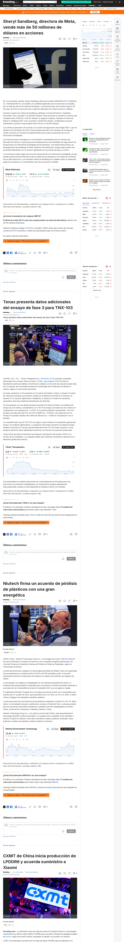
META (65, 101)
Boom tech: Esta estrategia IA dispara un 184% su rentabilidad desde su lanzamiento (100, 140)
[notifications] (116, 2)
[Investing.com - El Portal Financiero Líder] (10, 2)
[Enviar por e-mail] (39, 253)
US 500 (85, 46)
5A (23, 180)
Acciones (106, 21)
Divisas (35, 8)
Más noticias (96, 189)
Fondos (76, 8)
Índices (85, 21)
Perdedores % (106, 203)
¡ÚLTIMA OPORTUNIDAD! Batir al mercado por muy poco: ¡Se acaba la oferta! (99, 171)
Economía (62, 8)
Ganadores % (96, 203)
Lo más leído (20, 8)
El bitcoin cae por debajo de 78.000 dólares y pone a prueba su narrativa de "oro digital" (99, 181)
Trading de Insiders (111, 8)
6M (17, 180)
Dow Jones (86, 52)
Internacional (88, 8)
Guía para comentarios (9, 282)
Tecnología (70, 8)
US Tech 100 (86, 49)
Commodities (41, 8)
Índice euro (86, 61)
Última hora (28, 8)
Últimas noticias (8, 8)
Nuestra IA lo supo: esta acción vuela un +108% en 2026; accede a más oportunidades (99, 150)
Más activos (86, 203)
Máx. (27, 180)
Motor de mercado (90, 198)
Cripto (81, 8)
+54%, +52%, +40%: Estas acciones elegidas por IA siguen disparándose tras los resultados (99, 160)
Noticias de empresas (99, 8)
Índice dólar (86, 58)
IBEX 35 (85, 43)
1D (7, 180)
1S (10, 180)
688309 (64, 659)
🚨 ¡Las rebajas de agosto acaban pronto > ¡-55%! (76, 2)
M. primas (92, 21)
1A (20, 180)
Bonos (99, 21)
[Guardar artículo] (64, 39)
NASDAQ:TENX (47, 379)
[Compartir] (60, 39)
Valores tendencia (90, 266)
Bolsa (48, 8)
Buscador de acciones (80, 5)
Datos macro (55, 8)
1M (13, 180)
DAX (84, 55)
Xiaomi (8, 937)
